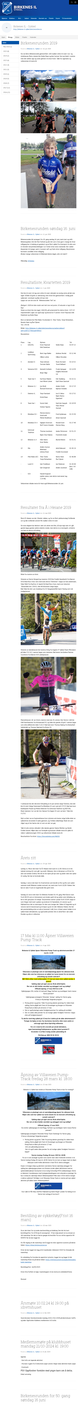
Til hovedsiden (67, 18)
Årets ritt (28, 857)
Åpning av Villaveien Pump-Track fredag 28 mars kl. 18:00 (46, 1076)
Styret (58, 18)
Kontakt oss (43, 18)
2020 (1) (6, 74)
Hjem (3, 37)
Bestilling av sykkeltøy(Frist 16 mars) (47, 1217)
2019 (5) (6, 79)
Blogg (10, 37)
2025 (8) (6, 51)
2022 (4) (6, 65)
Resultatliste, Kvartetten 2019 (45, 282)
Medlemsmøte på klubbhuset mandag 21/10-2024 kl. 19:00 (46, 1343)
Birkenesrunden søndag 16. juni (48, 228)
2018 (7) (6, 83)
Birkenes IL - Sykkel (33, 49)
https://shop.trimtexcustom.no (36, 1245)
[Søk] (72, 2)
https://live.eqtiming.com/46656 (48, 836)
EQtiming (31, 261)
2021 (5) (6, 69)
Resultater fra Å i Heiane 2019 (46, 507)
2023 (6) (6, 60)
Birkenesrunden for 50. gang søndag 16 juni (45, 1397)
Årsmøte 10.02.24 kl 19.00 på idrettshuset (45, 1305)
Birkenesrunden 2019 (39, 42)
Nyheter (4, 18)
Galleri (27, 18)
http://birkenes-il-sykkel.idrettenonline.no (27, 29)
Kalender (34, 18)
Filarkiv (51, 18)
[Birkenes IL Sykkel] (39, 8)
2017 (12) (6, 88)
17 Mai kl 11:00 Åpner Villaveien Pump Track (47, 937)
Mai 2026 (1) (7, 47)
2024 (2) (6, 56)
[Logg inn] (75, 2)
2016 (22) (6, 92)
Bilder (17, 37)
